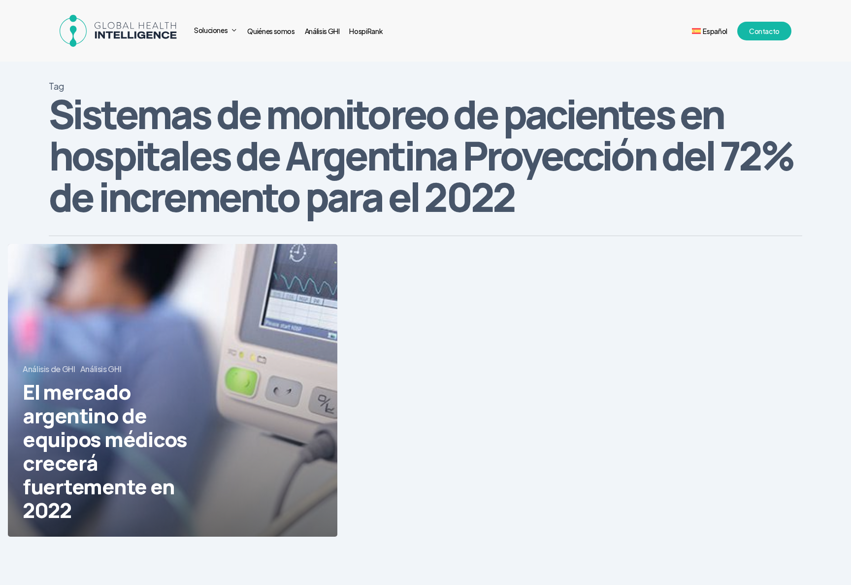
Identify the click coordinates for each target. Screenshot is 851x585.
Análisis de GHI (49, 369)
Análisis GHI (101, 369)
